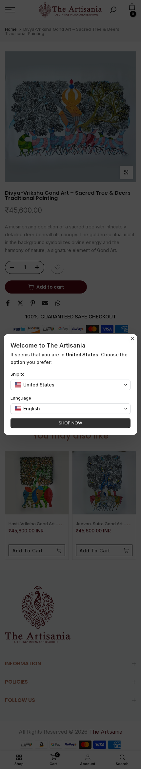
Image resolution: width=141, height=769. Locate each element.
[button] (70, 385)
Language (20, 398)
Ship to (17, 374)
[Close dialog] (132, 338)
